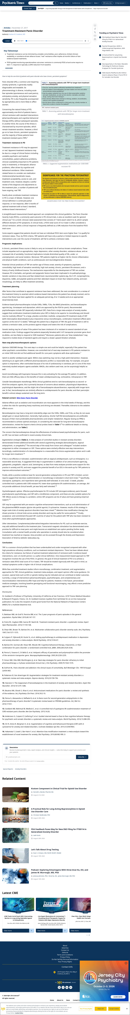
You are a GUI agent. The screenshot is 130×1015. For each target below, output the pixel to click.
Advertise (65, 948)
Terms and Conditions (65, 955)
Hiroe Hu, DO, (53, 876)
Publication (87, 3)
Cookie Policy (19, 1013)
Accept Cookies (114, 1009)
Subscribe (81, 757)
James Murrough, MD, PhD (66, 876)
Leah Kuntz (36, 835)
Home (52, 1000)
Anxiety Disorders (20, 769)
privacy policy (40, 761)
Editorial (65, 952)
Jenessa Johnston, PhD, (40, 876)
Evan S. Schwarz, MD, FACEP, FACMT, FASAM (47, 853)
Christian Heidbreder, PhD (41, 815)
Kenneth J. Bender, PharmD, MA (43, 792)
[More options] (88, 41)
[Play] (14, 41)
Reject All (101, 1009)
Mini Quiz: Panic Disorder (27, 398)
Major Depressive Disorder (100, 8)
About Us (60, 1000)
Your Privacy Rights (65, 962)
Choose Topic (28, 8)
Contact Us (65, 950)
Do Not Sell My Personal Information (65, 959)
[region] (65, 1009)
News (61, 3)
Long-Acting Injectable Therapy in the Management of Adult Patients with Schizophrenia (68, 8)
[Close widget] (126, 963)
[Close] (127, 1009)
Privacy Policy (65, 957)
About (65, 946)
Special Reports (8, 769)
